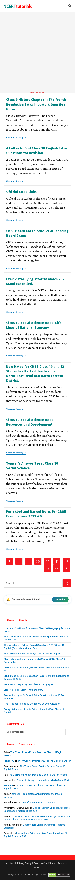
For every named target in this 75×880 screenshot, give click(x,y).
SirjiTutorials (25, 875)
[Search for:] (68, 6)
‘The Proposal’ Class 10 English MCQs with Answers (32, 703)
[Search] (67, 583)
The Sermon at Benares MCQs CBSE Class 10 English (32, 653)
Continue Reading (16, 137)
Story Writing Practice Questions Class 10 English (44, 760)
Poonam (8, 785)
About (37, 867)
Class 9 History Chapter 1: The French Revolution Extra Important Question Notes (36, 104)
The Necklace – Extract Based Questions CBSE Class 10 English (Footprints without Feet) (34, 647)
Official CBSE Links (21, 192)
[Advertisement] (37, 51)
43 (47, 568)
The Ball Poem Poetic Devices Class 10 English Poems (37, 774)
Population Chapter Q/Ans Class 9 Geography (28, 684)
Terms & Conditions (44, 863)
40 (47, 561)
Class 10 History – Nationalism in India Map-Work (43, 780)
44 (57, 568)
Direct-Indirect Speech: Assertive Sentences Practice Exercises (37, 809)
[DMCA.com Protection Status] (59, 875)
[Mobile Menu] (64, 6)
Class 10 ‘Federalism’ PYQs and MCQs (24, 689)
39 (38, 561)
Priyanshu (9, 760)
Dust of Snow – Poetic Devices (38, 802)
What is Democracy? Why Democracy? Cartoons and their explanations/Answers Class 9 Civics (37, 818)
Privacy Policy (24, 863)
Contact (10, 863)
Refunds (62, 863)
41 (56, 561)
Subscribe (60, 599)
